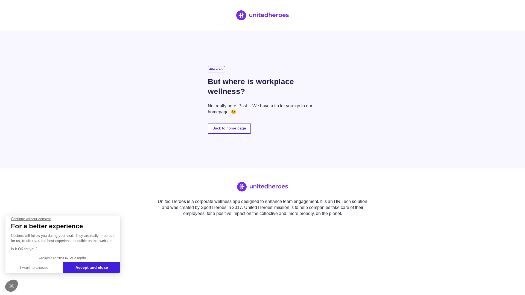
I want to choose (34, 267)
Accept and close (91, 267)
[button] (11, 285)
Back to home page (229, 128)
